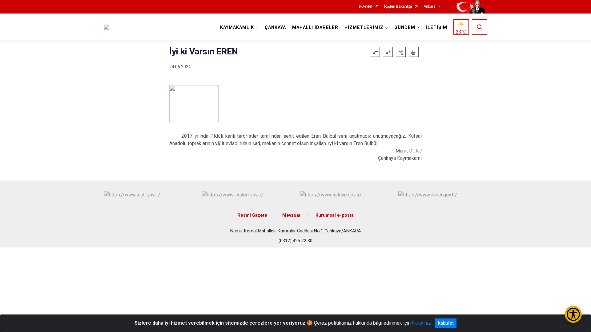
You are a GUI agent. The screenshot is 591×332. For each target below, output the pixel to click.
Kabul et (446, 323)
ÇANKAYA (275, 27)
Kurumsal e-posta (335, 215)
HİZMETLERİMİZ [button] (364, 27)
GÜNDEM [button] (404, 27)
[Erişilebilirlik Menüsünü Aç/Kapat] (573, 314)
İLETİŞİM (436, 27)
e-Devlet (365, 7)
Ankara (430, 7)
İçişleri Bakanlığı (398, 7)
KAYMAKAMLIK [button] (237, 27)
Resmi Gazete (252, 215)
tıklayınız (421, 323)
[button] (401, 52)
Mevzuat (291, 215)
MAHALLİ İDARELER (315, 27)
